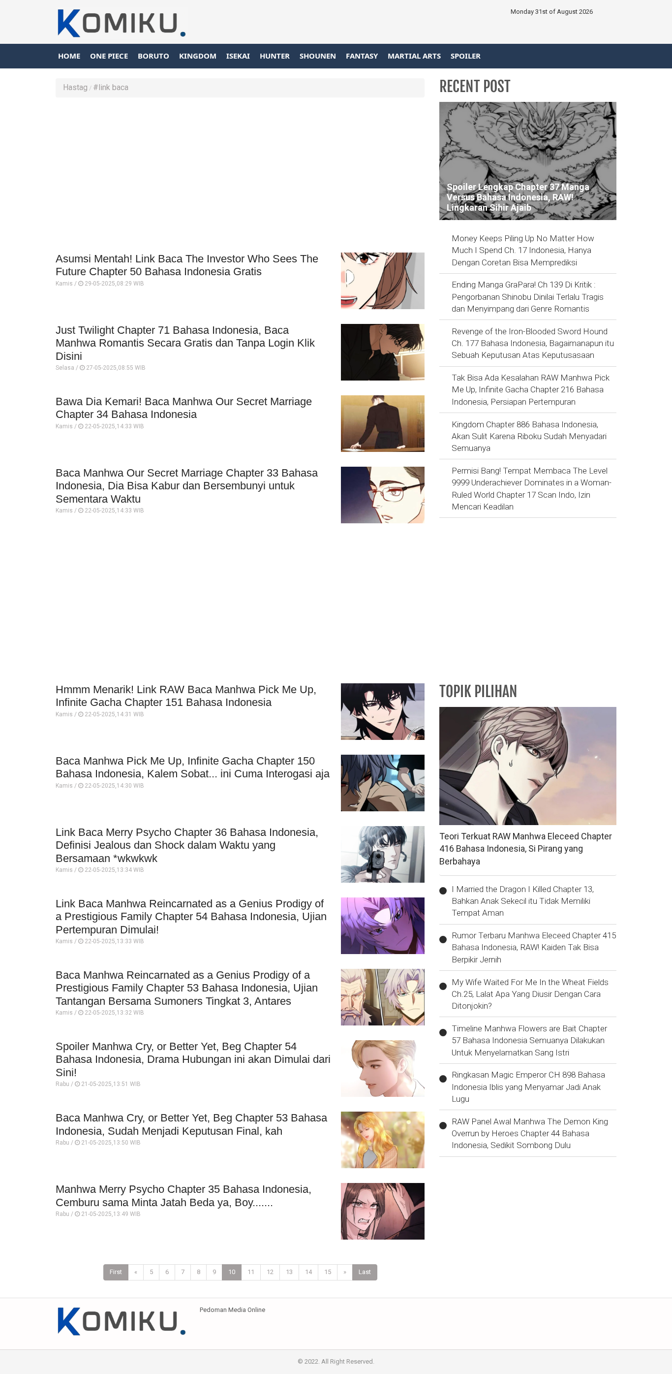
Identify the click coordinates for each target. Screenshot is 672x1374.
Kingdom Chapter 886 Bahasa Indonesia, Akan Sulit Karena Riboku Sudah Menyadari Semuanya (529, 436)
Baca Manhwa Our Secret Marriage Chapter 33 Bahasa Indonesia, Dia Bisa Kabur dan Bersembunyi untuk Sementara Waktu (187, 486)
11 (250, 1272)
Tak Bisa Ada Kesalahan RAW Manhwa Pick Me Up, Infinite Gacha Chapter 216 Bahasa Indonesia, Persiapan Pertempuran (531, 390)
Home (69, 56)
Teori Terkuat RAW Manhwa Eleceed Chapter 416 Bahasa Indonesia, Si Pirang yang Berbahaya (525, 848)
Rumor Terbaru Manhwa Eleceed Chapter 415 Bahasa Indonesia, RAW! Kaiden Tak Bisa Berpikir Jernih (534, 947)
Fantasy (362, 56)
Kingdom (197, 56)
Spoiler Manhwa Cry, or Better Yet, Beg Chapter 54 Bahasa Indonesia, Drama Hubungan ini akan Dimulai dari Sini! (193, 1059)
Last (365, 1272)
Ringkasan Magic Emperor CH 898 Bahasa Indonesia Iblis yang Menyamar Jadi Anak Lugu (528, 1087)
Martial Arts (414, 56)
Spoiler (466, 56)
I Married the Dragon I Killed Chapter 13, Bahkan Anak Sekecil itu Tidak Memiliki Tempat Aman (523, 901)
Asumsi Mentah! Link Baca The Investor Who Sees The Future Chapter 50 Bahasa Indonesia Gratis (187, 265)
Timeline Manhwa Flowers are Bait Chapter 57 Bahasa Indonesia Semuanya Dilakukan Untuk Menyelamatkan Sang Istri (529, 1040)
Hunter (275, 56)
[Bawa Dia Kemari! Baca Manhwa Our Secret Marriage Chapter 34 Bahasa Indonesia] (383, 423)
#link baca (110, 87)
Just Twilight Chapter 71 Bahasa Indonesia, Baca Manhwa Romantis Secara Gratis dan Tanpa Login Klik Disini (185, 343)
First (116, 1272)
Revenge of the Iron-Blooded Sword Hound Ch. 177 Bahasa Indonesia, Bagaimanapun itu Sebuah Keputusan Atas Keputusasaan (533, 343)
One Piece (109, 56)
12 (270, 1272)
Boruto (153, 56)
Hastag (75, 87)
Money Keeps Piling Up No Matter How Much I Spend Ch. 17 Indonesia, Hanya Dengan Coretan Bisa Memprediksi (523, 250)
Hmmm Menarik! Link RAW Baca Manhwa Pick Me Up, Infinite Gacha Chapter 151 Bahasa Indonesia (186, 695)
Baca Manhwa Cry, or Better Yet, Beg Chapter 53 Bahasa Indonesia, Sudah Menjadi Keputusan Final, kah (191, 1124)
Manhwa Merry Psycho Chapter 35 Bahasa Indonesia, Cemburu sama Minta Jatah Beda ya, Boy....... (183, 1195)
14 (308, 1272)
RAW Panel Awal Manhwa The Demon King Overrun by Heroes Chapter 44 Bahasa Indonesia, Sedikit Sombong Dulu (530, 1133)
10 (231, 1272)
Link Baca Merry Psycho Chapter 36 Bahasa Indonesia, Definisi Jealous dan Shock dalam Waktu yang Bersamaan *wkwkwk (187, 845)
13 (289, 1272)
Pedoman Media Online (232, 1309)
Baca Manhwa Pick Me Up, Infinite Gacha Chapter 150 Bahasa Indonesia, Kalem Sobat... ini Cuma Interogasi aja (193, 767)
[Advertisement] (240, 176)
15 (327, 1272)
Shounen (318, 56)
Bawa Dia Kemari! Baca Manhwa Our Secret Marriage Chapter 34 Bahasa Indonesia (184, 407)
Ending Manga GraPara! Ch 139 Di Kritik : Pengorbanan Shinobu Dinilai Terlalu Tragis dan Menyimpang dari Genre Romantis (528, 297)
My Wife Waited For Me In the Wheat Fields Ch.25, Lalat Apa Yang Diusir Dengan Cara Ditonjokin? (530, 994)
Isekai (238, 56)
